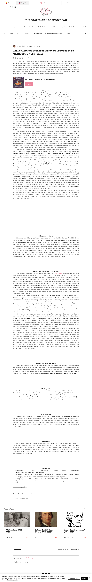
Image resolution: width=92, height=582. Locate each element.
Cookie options (74, 578)
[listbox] (16, 7)
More (68, 34)
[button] (16, 7)
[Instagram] (43, 554)
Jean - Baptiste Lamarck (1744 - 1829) (74, 511)
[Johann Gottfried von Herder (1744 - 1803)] (46, 499)
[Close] (90, 578)
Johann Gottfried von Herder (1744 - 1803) (44, 511)
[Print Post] (31, 473)
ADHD (19, 34)
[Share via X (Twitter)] (18, 473)
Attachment (37, 34)
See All (86, 489)
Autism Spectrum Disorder (54, 34)
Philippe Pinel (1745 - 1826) (14, 511)
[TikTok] (49, 554)
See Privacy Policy (12, 580)
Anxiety (27, 34)
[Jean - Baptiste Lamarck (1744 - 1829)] (75, 499)
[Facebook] (46, 554)
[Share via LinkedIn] (22, 473)
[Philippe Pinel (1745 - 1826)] (17, 499)
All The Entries (8, 34)
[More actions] (78, 46)
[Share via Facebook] (13, 473)
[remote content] (46, 206)
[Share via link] (27, 473)
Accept (84, 578)
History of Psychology (20, 467)
